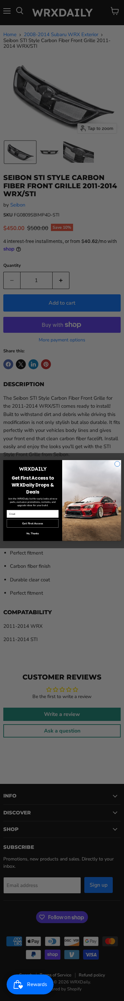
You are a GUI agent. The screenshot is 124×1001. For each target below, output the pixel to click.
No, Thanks (32, 533)
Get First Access (32, 523)
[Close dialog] (117, 464)
